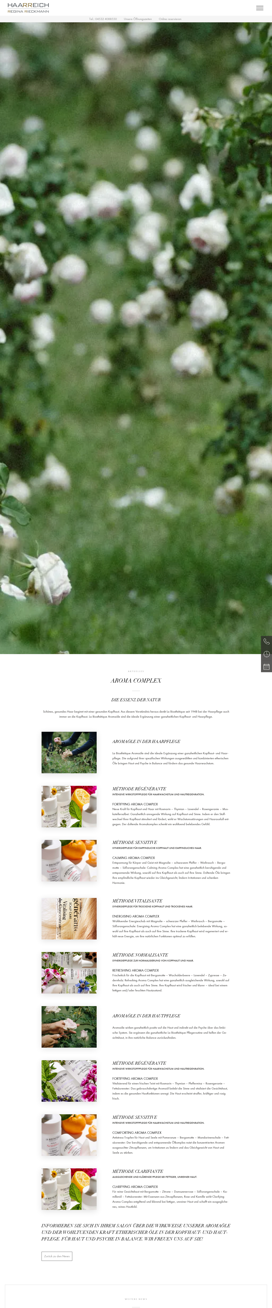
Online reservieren (170, 19)
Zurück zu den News (57, 1256)
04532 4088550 (106, 19)
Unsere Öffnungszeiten (138, 19)
